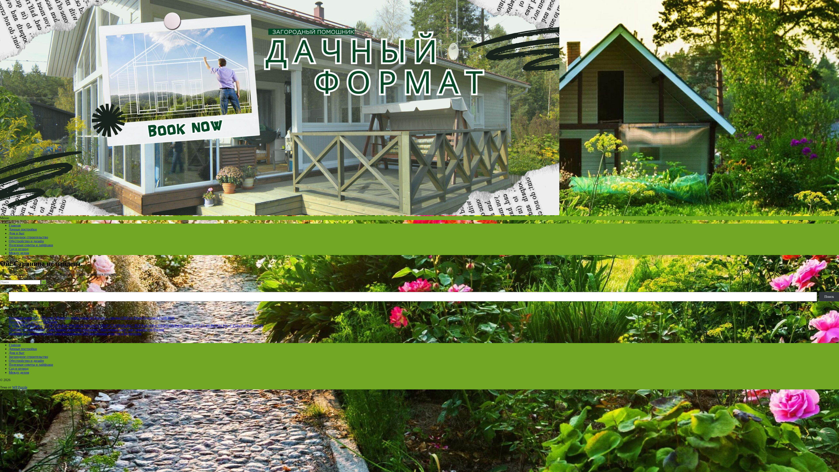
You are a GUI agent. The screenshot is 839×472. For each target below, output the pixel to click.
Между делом (19, 253)
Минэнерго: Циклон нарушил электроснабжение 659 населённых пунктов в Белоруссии (75, 333)
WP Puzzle (19, 387)
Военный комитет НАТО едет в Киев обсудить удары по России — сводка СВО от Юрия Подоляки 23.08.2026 (92, 318)
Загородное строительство (28, 237)
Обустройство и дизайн (26, 241)
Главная (15, 225)
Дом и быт (16, 233)
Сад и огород (18, 249)
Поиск (13, 290)
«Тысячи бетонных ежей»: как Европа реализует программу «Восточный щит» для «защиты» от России (86, 329)
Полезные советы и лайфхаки (31, 245)
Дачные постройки (23, 229)
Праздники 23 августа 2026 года (33, 322)
